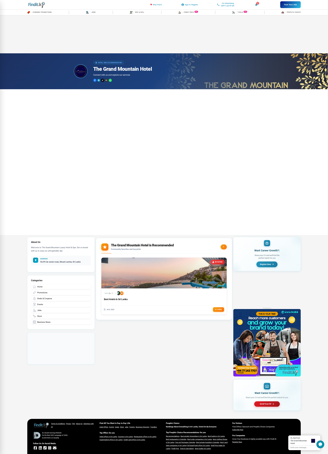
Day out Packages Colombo (185, 442)
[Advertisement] (164, 34)
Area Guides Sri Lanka (203, 449)
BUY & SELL (139, 12)
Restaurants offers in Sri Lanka (145, 437)
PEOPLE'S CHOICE (294, 12)
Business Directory (142, 427)
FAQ (73, 424)
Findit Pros (175, 449)
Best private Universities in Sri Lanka (194, 436)
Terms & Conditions (58, 424)
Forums (132, 427)
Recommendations (173, 436)
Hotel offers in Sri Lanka (108, 437)
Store (122, 427)
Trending (153, 427)
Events (111, 427)
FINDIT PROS (189, 12)
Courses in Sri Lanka (125, 437)
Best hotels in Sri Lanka (216, 436)
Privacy (68, 424)
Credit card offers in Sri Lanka (134, 440)
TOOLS (240, 12)
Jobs (126, 427)
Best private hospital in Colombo (207, 442)
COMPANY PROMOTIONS (42, 12)
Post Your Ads (290, 5)
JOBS (93, 12)
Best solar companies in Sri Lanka (199, 439)
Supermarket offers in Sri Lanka (111, 440)
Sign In (188, 5)
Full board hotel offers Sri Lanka (198, 445)
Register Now (237, 442)
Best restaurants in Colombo (176, 439)
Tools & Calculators (187, 449)
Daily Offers (104, 427)
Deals (117, 427)
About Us (79, 424)
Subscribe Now (237, 430)
